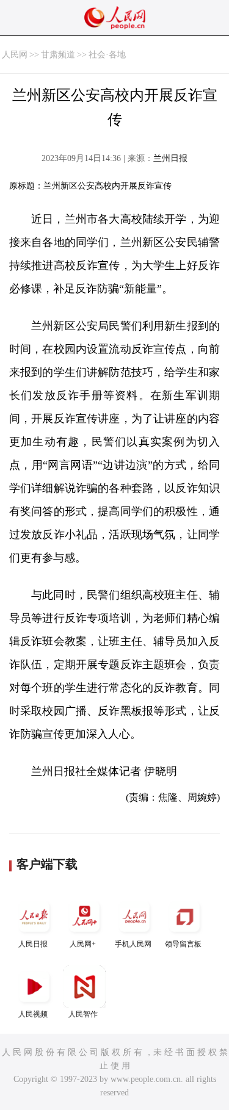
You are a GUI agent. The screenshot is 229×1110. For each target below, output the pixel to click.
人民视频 (33, 1014)
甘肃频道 (58, 54)
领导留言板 (183, 944)
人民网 (14, 54)
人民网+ (83, 944)
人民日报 (33, 944)
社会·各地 (107, 54)
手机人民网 (133, 944)
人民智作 (83, 1014)
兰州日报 (170, 158)
